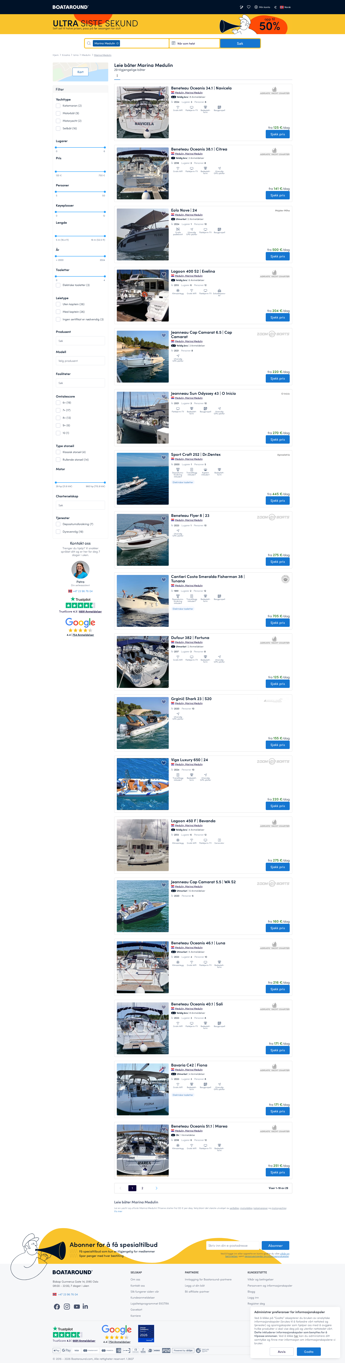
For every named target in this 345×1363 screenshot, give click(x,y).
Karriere (136, 1316)
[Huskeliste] (248, 7)
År (57, 249)
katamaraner (261, 1208)
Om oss (135, 1279)
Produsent (63, 331)
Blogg (251, 1291)
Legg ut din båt (195, 1285)
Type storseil (65, 445)
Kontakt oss (138, 1285)
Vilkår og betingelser (261, 1279)
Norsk (288, 7)
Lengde (61, 222)
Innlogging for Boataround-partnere (208, 1279)
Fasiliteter (63, 373)
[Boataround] (71, 7)
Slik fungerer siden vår (145, 1291)
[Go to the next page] (156, 1188)
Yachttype (63, 99)
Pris (58, 158)
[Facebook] (57, 1306)
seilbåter (234, 1208)
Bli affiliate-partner (197, 1291)
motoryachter (279, 1208)
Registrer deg (256, 1303)
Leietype (62, 298)
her (296, 1336)
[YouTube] (77, 1306)
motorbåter (246, 1208)
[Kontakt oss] (241, 7)
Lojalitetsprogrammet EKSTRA (150, 1303)
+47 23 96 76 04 (82, 591)
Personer (62, 185)
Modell (61, 351)
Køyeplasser (65, 205)
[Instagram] (67, 1306)
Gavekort (136, 1309)
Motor (60, 469)
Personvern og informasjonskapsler (270, 1285)
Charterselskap (67, 496)
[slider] (56, 147)
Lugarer (61, 140)
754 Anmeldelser (83, 635)
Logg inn (253, 1297)
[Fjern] (117, 43)
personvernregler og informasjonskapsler (267, 1256)
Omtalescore (65, 396)
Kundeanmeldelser (143, 1297)
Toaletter (62, 269)
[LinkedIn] (85, 1306)
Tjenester (62, 517)
